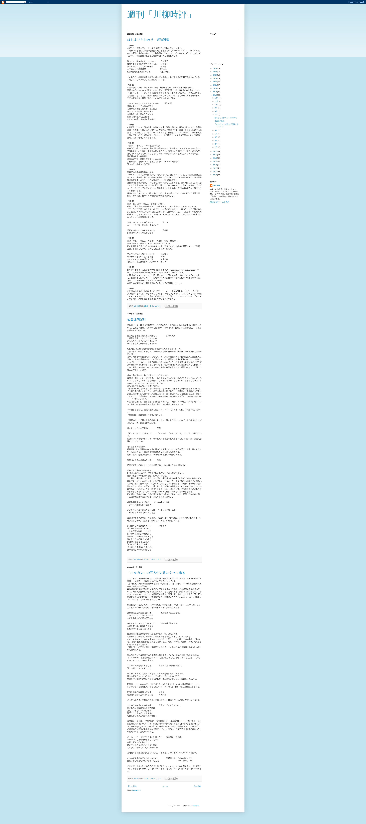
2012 (215, 168)
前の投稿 (197, 786)
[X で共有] (171, 306)
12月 (217, 98)
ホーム (165, 786)
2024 (215, 75)
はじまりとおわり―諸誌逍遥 (148, 39)
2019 (215, 92)
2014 (215, 162)
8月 (216, 111)
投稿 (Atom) (136, 790)
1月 (216, 147)
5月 (216, 134)
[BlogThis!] (168, 306)
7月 (216, 115)
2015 (215, 158)
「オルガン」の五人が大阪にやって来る (156, 572)
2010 (215, 175)
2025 (215, 72)
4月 (216, 137)
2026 (215, 68)
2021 (215, 85)
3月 (216, 141)
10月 (217, 105)
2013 (215, 165)
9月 (216, 108)
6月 (216, 130)
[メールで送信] (166, 306)
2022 (215, 82)
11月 (217, 101)
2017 (215, 152)
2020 (215, 88)
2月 (216, 144)
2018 (215, 95)
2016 (215, 155)
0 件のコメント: (156, 306)
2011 (215, 172)
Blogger (196, 806)
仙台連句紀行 (136, 319)
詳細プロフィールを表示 (219, 202)
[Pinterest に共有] (176, 306)
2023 (215, 78)
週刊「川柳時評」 (161, 14)
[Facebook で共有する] (174, 306)
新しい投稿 (132, 786)
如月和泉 (216, 186)
